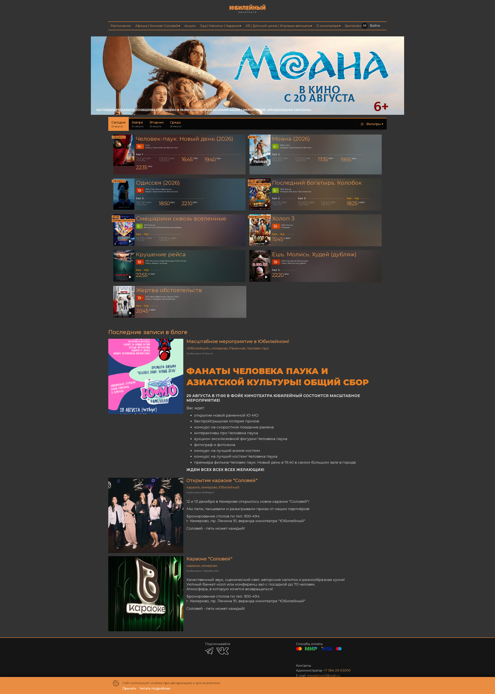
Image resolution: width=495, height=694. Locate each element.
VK (222, 651)
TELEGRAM (209, 651)
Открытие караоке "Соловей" (222, 480)
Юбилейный (229, 487)
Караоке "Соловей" (209, 559)
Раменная (237, 348)
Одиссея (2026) (158, 182)
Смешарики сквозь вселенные (181, 218)
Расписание (121, 26)
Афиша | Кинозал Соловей (156, 26)
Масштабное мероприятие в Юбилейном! (237, 341)
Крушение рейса (161, 254)
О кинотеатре (327, 26)
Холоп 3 (283, 218)
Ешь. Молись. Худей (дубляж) (314, 254)
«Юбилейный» (198, 348)
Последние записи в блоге (148, 332)
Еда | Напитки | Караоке (219, 26)
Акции (190, 26)
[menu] (247, 25)
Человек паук (258, 348)
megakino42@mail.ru (323, 676)
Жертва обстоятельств (169, 290)
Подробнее (382, 45)
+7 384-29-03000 (337, 670)
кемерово (220, 348)
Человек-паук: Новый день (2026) (184, 139)
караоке (193, 487)
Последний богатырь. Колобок (317, 182)
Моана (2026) (291, 139)
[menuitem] (120, 25)
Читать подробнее (154, 688)
